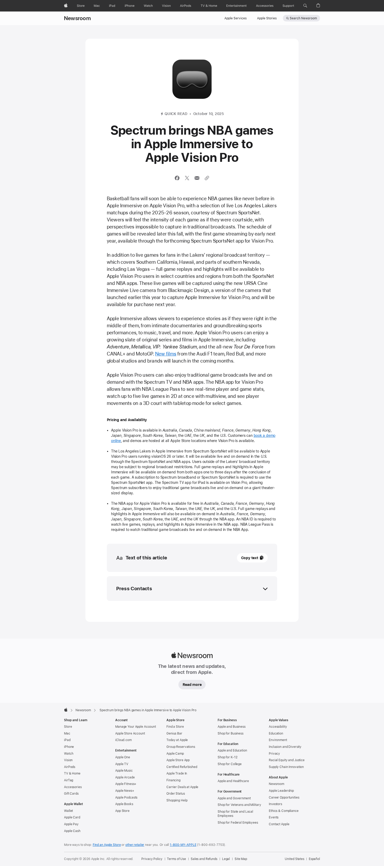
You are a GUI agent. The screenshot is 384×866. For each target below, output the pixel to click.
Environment (278, 740)
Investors (275, 804)
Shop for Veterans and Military (239, 805)
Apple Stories (267, 18)
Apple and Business (232, 727)
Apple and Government (234, 798)
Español (314, 859)
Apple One (122, 757)
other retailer (134, 845)
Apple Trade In (176, 773)
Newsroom (77, 18)
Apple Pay (71, 824)
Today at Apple (177, 740)
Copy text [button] (249, 558)
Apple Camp (175, 753)
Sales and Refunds (204, 859)
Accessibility (278, 727)
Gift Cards (71, 793)
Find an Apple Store (107, 845)
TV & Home (72, 773)
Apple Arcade (125, 777)
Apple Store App (178, 760)
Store (68, 727)
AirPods (69, 767)
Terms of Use (176, 859)
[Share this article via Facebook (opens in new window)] (177, 178)
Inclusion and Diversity (285, 747)
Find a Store (175, 727)
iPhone (69, 747)
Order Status (175, 793)
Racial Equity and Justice (287, 760)
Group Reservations (180, 747)
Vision (68, 760)
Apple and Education (232, 750)
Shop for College (230, 764)
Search (303, 18)
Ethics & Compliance (284, 811)
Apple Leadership (281, 791)
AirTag (68, 780)
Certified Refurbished (181, 767)
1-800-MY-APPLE (183, 845)
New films (165, 354)
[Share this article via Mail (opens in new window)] (197, 178)
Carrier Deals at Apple (182, 787)
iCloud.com (123, 740)
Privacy (274, 753)
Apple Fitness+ (125, 784)
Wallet (68, 811)
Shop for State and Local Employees (235, 814)
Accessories (73, 787)
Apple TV (121, 764)
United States (294, 859)
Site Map (241, 859)
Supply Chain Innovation (286, 767)
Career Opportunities (284, 797)
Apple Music (124, 770)
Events (273, 817)
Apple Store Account (130, 733)
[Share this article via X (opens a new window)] (187, 178)
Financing (173, 780)
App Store (122, 811)
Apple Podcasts (126, 797)
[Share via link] (207, 178)
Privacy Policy (151, 859)
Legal (226, 859)
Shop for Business (230, 733)
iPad (67, 740)
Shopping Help (176, 800)
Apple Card (72, 817)
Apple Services (235, 18)
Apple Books (124, 804)
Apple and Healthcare (233, 781)
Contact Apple (279, 824)
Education (276, 733)
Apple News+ (124, 791)
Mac (67, 733)
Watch (68, 753)
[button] (305, 6)
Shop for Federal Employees (238, 822)
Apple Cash (72, 831)
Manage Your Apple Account (135, 727)
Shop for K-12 (227, 757)
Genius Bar (174, 733)
